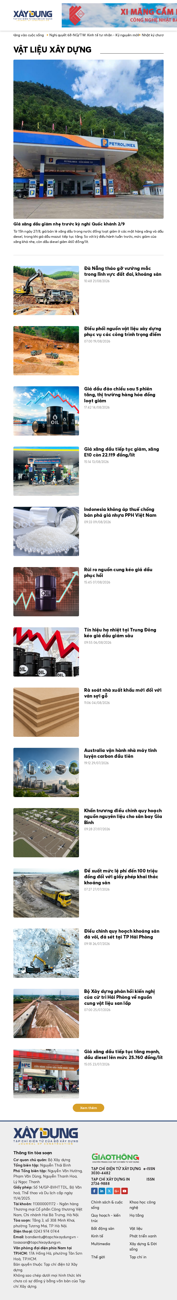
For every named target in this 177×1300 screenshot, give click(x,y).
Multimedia (100, 1243)
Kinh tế (97, 1236)
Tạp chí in (138, 1257)
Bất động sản (102, 1228)
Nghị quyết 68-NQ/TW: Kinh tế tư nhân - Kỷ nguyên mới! (57, 35)
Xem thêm (88, 1108)
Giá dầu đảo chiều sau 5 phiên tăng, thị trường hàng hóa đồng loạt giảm (120, 395)
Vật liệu (136, 1228)
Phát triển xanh (143, 1236)
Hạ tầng (137, 1215)
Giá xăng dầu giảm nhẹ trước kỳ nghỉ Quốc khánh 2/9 (69, 224)
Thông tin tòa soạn (32, 1152)
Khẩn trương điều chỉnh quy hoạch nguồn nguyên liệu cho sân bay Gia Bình (123, 817)
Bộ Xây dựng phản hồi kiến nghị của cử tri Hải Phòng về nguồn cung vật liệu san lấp (119, 997)
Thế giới (98, 1257)
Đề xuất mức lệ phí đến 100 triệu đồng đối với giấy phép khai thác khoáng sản (121, 877)
